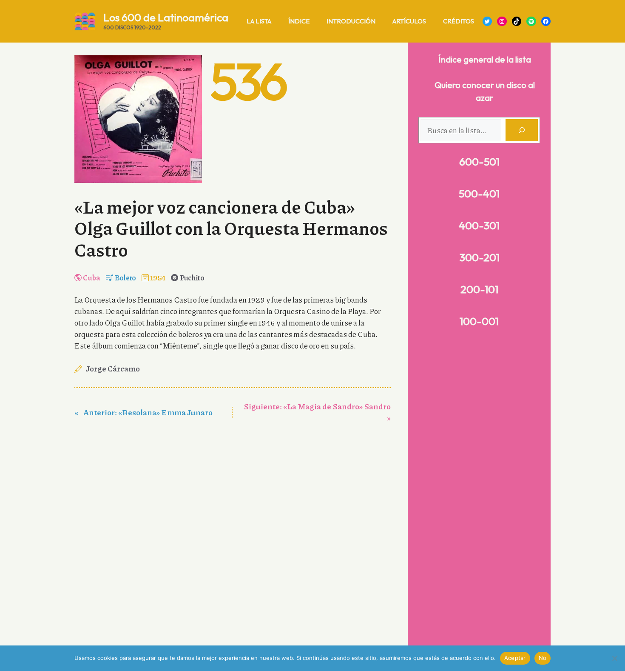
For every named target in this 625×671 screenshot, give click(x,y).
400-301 (479, 225)
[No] (614, 658)
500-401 (479, 193)
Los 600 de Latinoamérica (165, 17)
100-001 (479, 321)
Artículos (409, 21)
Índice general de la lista (484, 59)
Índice (299, 21)
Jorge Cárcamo (113, 368)
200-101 (479, 289)
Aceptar (515, 657)
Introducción (351, 21)
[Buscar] (522, 130)
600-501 (479, 161)
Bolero (125, 277)
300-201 (479, 257)
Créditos (458, 21)
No (543, 657)
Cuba (91, 277)
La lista (259, 21)
